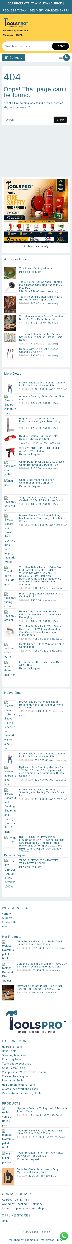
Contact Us (9, 922)
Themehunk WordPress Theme (44, 1239)
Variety (6, 913)
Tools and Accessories (16, 1063)
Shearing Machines (14, 1055)
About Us (8, 926)
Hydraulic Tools (12, 1046)
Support (7, 917)
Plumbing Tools (12, 1059)
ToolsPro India (41, 1231)
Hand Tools (9, 1050)
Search (60, 46)
